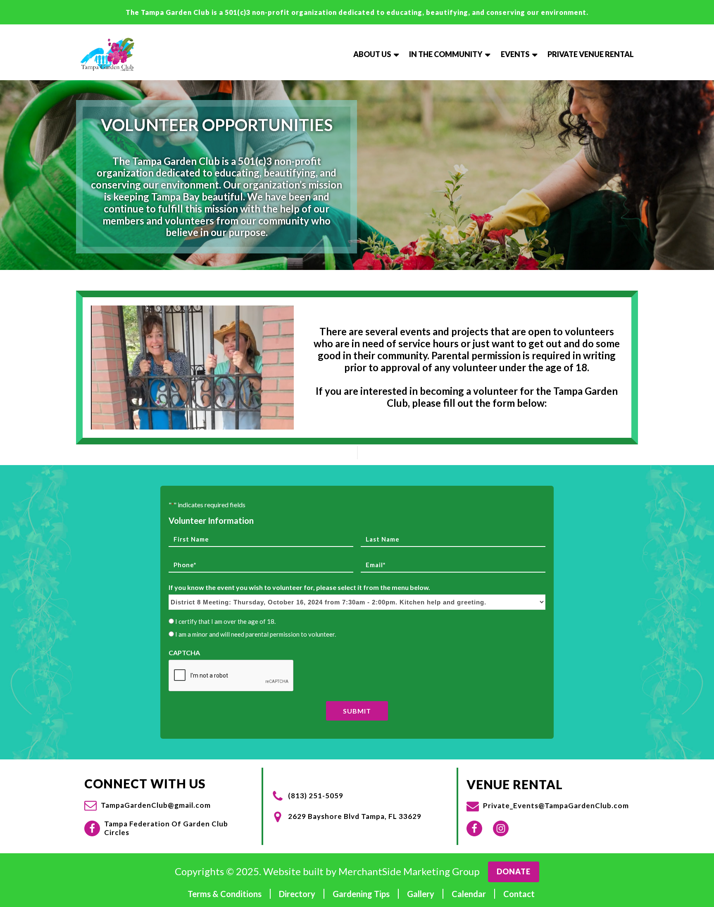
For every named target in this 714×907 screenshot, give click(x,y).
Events (515, 54)
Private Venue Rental (590, 54)
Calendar (469, 894)
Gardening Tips (361, 894)
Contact (519, 894)
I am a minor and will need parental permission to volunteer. (255, 634)
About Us (372, 54)
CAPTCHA (184, 652)
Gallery (420, 894)
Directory (297, 894)
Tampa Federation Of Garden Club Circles (166, 828)
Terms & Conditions (225, 894)
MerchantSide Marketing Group (409, 871)
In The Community (445, 54)
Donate (514, 871)
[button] (147, 805)
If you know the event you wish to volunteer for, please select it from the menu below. (299, 587)
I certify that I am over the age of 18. (225, 621)
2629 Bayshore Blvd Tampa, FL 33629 (354, 816)
